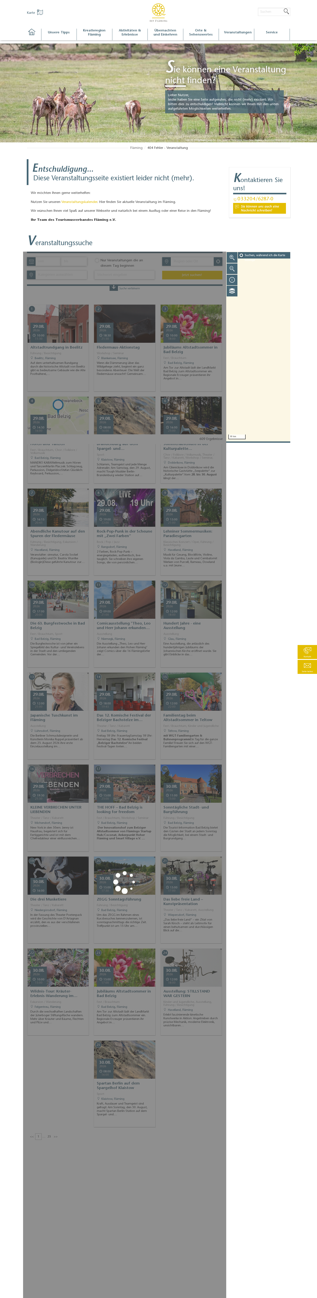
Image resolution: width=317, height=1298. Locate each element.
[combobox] (192, 261)
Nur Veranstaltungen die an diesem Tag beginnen (121, 263)
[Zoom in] (232, 257)
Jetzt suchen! (192, 275)
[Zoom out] (232, 268)
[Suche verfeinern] (114, 288)
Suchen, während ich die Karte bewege (265, 258)
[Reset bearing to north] (232, 279)
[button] (307, 667)
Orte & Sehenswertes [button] (201, 32)
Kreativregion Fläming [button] (94, 32)
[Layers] (232, 291)
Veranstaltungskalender (79, 202)
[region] (258, 346)
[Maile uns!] (259, 208)
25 (49, 1136)
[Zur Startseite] (34, 34)
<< (32, 1136)
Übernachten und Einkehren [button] (165, 32)
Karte (31, 13)
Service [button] (272, 32)
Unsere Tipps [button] (59, 32)
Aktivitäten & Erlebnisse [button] (130, 32)
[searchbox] (193, 261)
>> (56, 1136)
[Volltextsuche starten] (286, 12)
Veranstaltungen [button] (238, 32)
